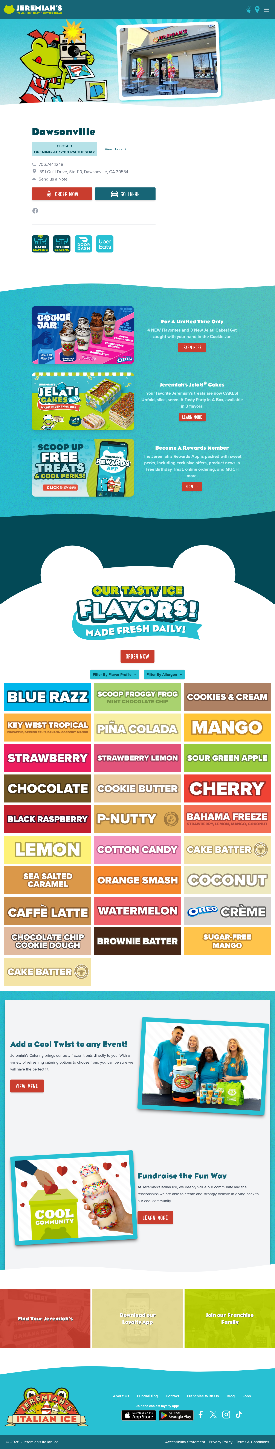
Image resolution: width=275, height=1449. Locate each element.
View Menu (27, 1086)
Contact (172, 1396)
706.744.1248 (51, 164)
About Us (121, 1396)
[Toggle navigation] (266, 9)
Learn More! (192, 347)
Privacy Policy (220, 1441)
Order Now (138, 656)
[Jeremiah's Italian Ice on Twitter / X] (213, 1414)
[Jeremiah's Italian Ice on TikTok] (239, 1414)
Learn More (192, 417)
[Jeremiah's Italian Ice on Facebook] (200, 1414)
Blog (231, 1396)
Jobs (247, 1396)
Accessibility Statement (185, 1441)
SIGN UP (192, 486)
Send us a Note (53, 179)
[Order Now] (248, 9)
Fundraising (147, 1396)
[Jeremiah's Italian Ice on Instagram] (226, 1414)
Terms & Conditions (252, 1441)
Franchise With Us (203, 1396)
